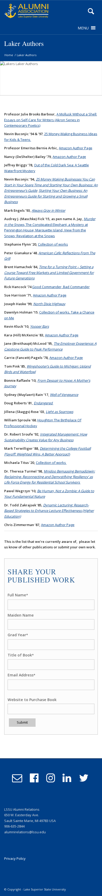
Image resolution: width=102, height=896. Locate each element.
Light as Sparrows (59, 411)
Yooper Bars (39, 326)
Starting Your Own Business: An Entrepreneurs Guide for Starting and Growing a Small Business (45, 196)
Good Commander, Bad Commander (61, 286)
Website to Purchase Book (32, 699)
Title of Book (21, 655)
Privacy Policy (15, 858)
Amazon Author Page (75, 148)
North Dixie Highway (49, 303)
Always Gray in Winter (48, 210)
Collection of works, (55, 312)
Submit (22, 722)
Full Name (18, 594)
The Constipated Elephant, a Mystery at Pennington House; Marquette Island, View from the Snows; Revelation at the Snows (46, 230)
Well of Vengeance (64, 394)
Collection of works (53, 244)
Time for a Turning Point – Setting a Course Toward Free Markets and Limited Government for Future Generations (49, 272)
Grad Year (18, 634)
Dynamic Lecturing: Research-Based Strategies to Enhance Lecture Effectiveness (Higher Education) (49, 511)
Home (8, 55)
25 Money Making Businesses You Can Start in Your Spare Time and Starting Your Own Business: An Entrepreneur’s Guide (51, 185)
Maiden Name (21, 615)
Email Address (21, 674)
